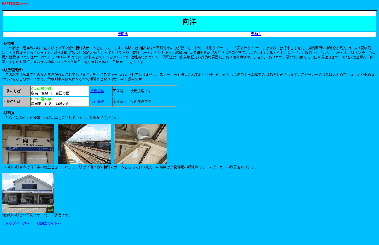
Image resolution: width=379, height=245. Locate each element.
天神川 (256, 34)
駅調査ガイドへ (49, 223)
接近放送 (97, 91)
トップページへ (17, 223)
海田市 (123, 34)
